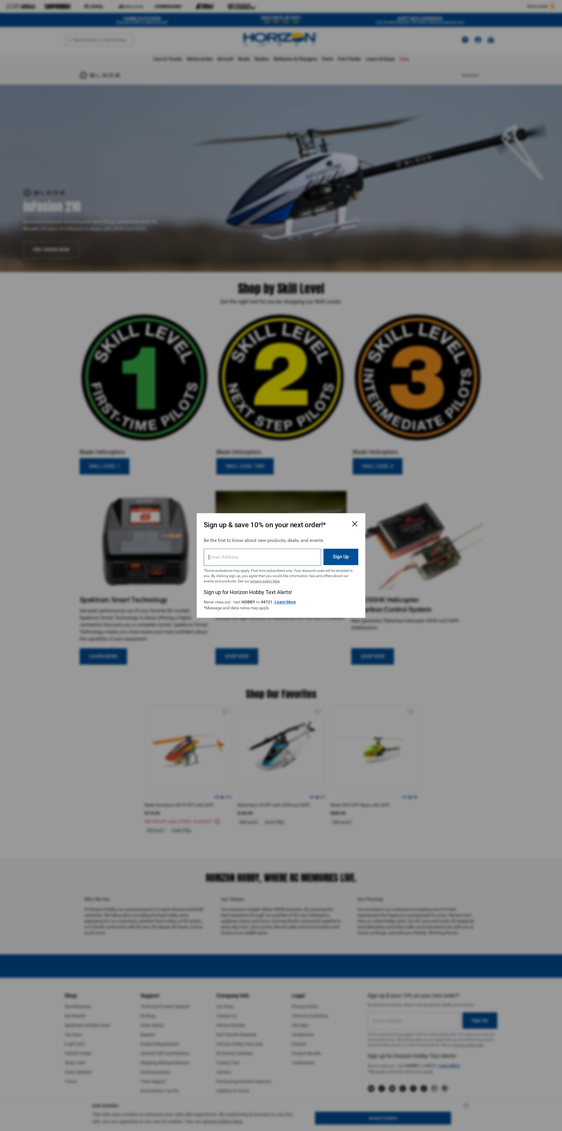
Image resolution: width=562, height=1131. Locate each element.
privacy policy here (265, 581)
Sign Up (341, 556)
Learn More (285, 602)
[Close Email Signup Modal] (354, 523)
